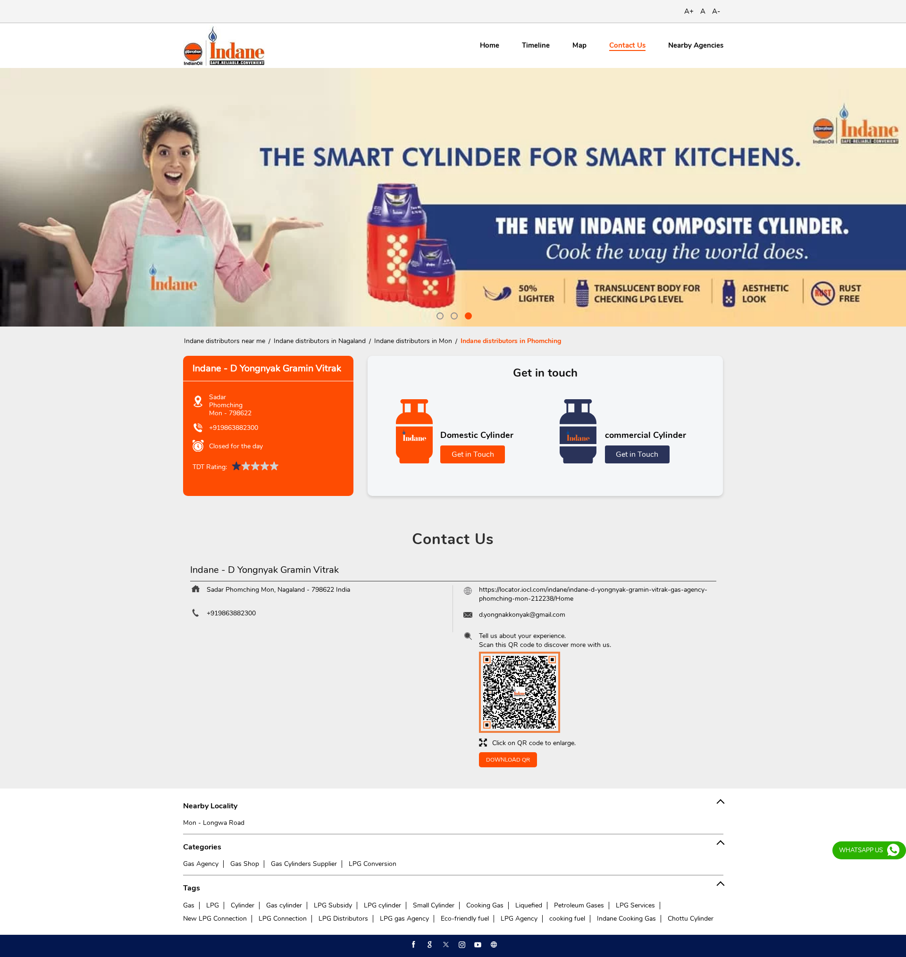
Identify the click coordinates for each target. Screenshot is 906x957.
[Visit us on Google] (429, 944)
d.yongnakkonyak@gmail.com (522, 614)
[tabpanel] (453, 197)
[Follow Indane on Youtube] (477, 944)
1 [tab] (438, 314)
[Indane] (224, 45)
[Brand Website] (493, 944)
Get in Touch (473, 454)
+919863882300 (233, 427)
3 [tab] (467, 314)
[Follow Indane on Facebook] (413, 944)
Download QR (508, 760)
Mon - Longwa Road (213, 822)
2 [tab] (453, 314)
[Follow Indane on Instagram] (461, 944)
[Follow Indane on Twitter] (445, 944)
